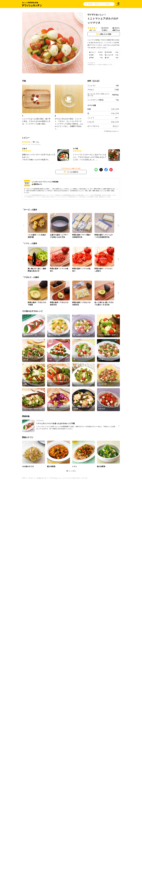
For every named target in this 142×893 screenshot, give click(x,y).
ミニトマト (91, 85)
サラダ (30, 478)
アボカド (90, 89)
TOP (23, 478)
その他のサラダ (41, 478)
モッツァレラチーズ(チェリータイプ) (98, 94)
